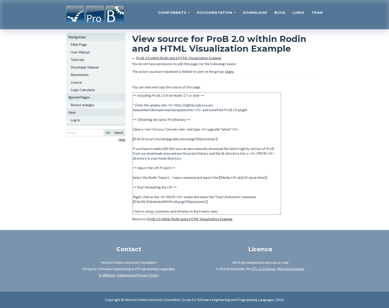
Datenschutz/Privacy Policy (137, 275)
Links (298, 12)
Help (121, 140)
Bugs (279, 12)
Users (229, 71)
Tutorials (77, 59)
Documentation (215, 12)
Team (317, 12)
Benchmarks (80, 75)
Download (255, 12)
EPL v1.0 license (263, 269)
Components (173, 12)
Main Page (79, 44)
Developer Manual (85, 67)
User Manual (80, 52)
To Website (106, 275)
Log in (75, 120)
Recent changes (82, 105)
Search (118, 132)
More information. (291, 269)
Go (108, 132)
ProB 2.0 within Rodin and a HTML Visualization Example (178, 58)
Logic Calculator (83, 90)
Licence (76, 82)
